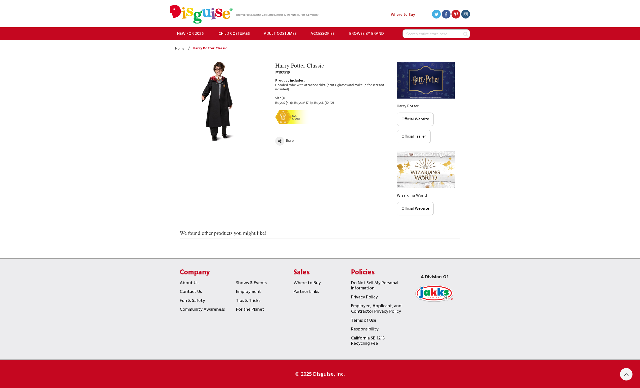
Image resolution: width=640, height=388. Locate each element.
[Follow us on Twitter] (436, 15)
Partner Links (306, 292)
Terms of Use (363, 321)
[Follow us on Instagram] (465, 15)
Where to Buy (403, 15)
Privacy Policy (364, 298)
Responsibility (364, 330)
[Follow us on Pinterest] (456, 15)
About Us (189, 283)
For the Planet (250, 310)
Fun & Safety (192, 301)
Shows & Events (251, 283)
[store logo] (201, 15)
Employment (248, 292)
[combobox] (436, 33)
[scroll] (626, 374)
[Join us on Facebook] (446, 15)
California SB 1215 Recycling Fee (368, 341)
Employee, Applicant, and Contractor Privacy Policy (376, 309)
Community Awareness (202, 310)
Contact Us (191, 292)
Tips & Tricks (248, 301)
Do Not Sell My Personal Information (374, 286)
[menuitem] (190, 33)
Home (180, 49)
